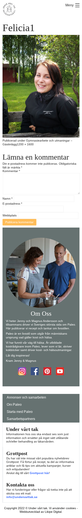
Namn (7, 198)
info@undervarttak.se (21, 497)
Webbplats (10, 215)
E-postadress (12, 203)
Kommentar (11, 171)
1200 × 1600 (25, 144)
